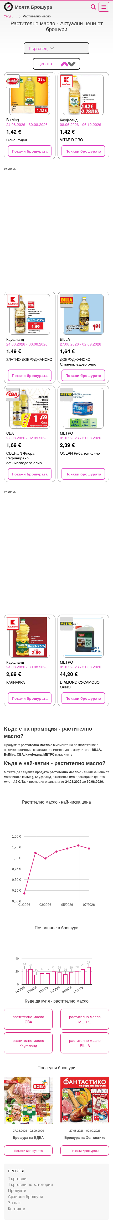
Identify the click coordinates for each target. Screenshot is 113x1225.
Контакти (16, 1208)
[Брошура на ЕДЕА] (28, 1100)
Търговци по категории (30, 1184)
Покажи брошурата (28, 1150)
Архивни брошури (25, 1196)
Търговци (17, 1178)
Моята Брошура (33, 6)
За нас (14, 1202)
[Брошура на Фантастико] (84, 1100)
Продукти (17, 1190)
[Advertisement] (56, 227)
